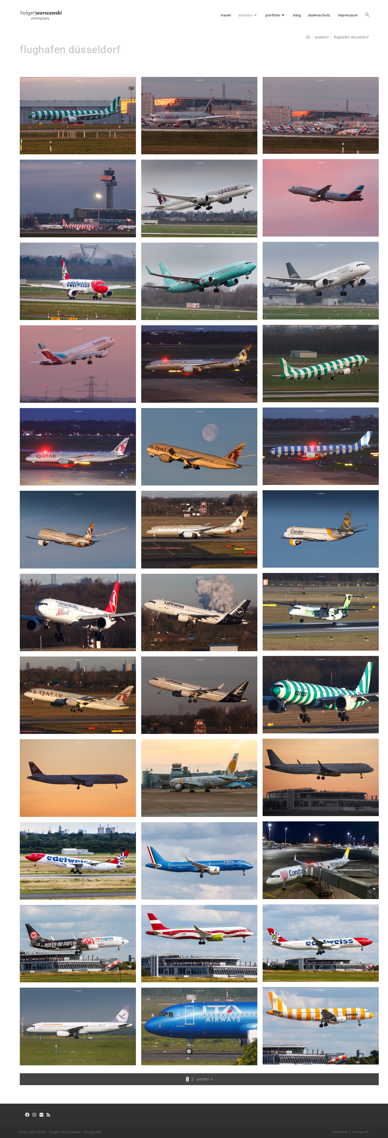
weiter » (204, 1079)
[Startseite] (308, 37)
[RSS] (48, 1115)
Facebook (340, 1132)
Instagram (360, 1132)
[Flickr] (42, 1115)
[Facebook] (27, 1115)
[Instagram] (34, 1115)
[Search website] (367, 15)
